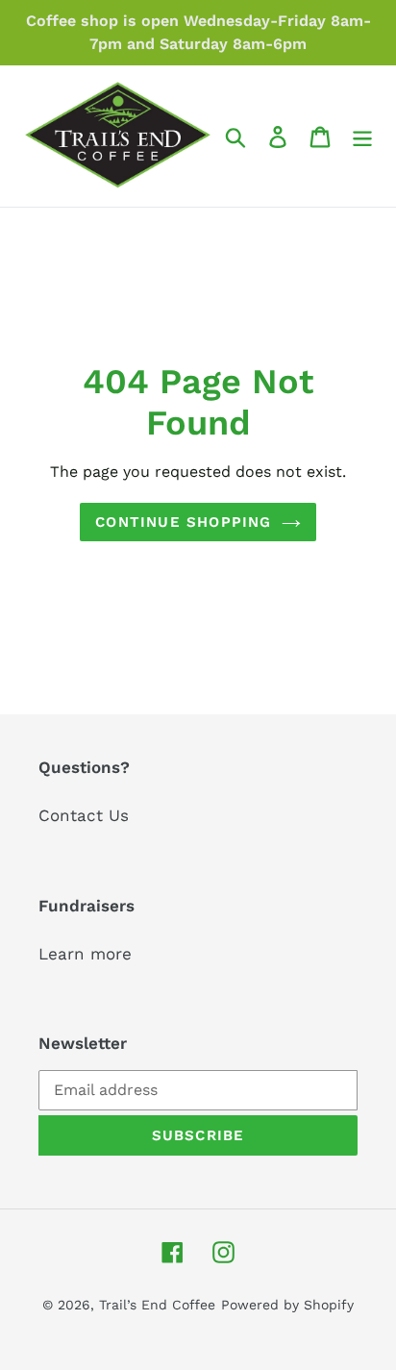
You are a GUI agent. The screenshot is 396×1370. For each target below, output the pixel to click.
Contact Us (83, 815)
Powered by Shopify (287, 1304)
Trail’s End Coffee (157, 1304)
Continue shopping (183, 522)
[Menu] (362, 136)
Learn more (85, 953)
